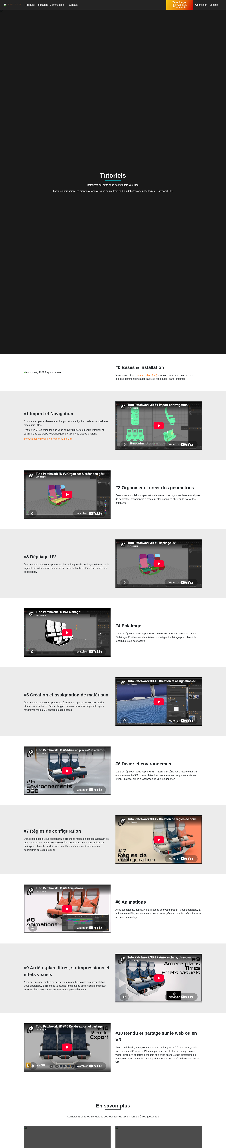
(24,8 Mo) (66, 438)
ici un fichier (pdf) (147, 375)
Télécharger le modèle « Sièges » (42, 438)
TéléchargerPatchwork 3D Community (179, 5)
